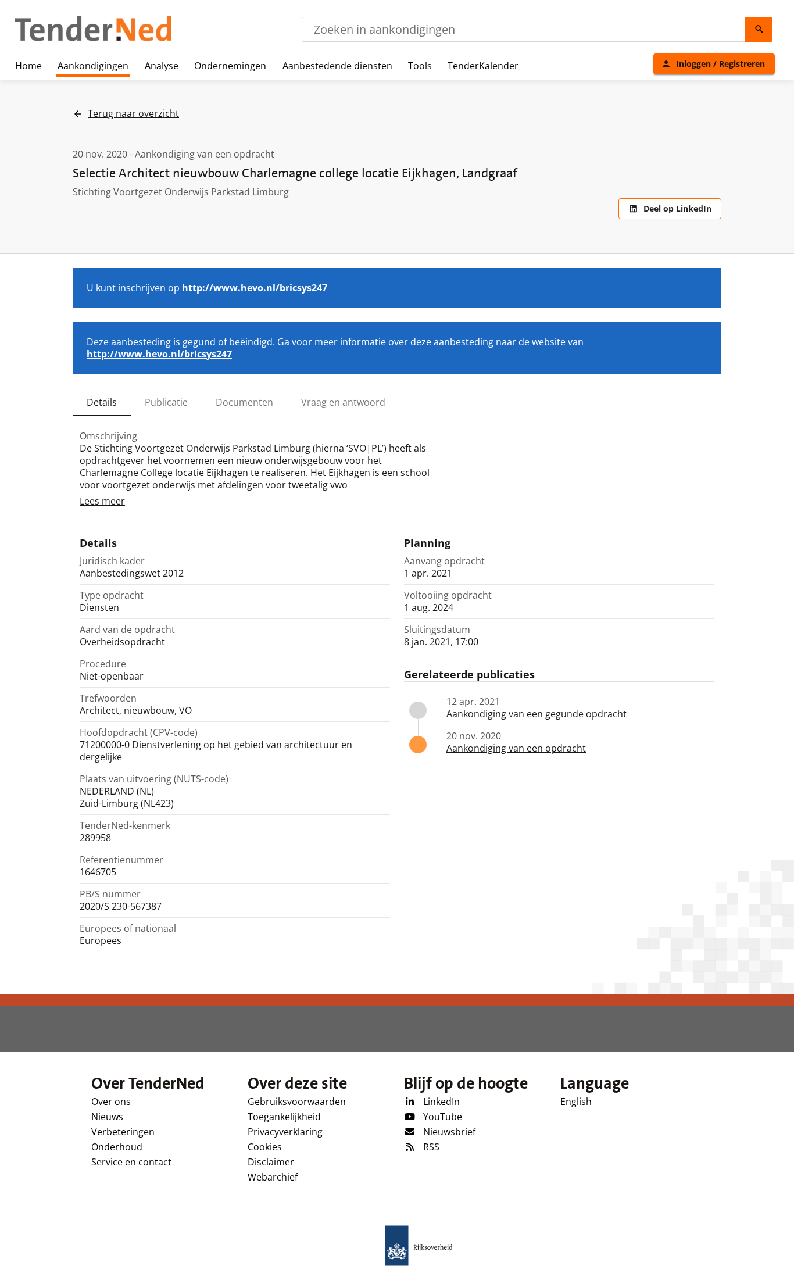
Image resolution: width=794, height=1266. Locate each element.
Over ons (111, 1101)
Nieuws (107, 1116)
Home (28, 65)
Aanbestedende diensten (337, 65)
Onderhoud (116, 1146)
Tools (420, 65)
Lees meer (102, 501)
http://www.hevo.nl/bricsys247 (254, 287)
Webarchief (273, 1177)
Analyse (161, 65)
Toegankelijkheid (284, 1116)
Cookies (265, 1146)
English (576, 1101)
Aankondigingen (93, 65)
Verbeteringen (123, 1131)
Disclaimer (271, 1162)
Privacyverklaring (285, 1131)
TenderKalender (483, 65)
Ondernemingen (230, 65)
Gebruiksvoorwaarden (297, 1101)
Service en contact (131, 1162)
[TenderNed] (93, 40)
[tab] (102, 402)
